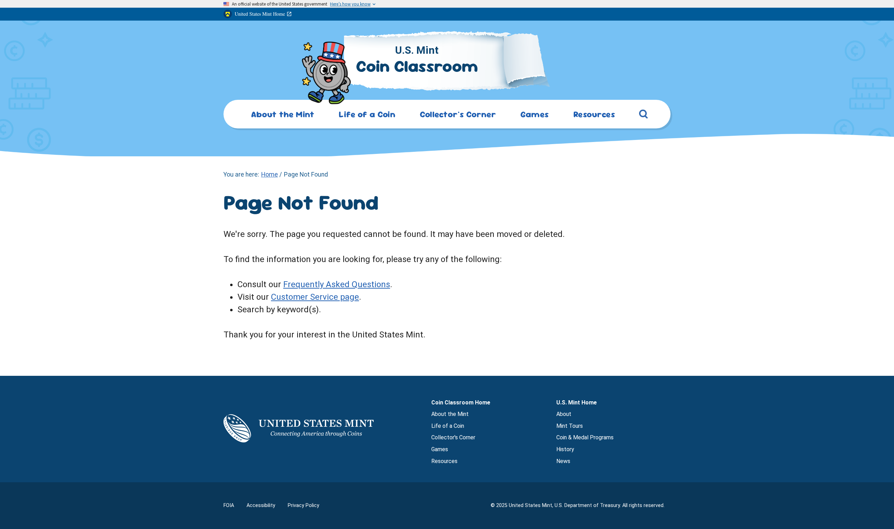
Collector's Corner (453, 437)
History (565, 449)
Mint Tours (569, 426)
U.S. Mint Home (576, 402)
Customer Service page (315, 297)
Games (439, 449)
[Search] (643, 115)
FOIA (229, 505)
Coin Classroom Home (460, 402)
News (563, 461)
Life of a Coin (447, 426)
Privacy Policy (303, 505)
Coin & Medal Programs (585, 437)
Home (269, 174)
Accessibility (261, 505)
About (563, 414)
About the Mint (450, 414)
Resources (444, 461)
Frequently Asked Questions (336, 284)
